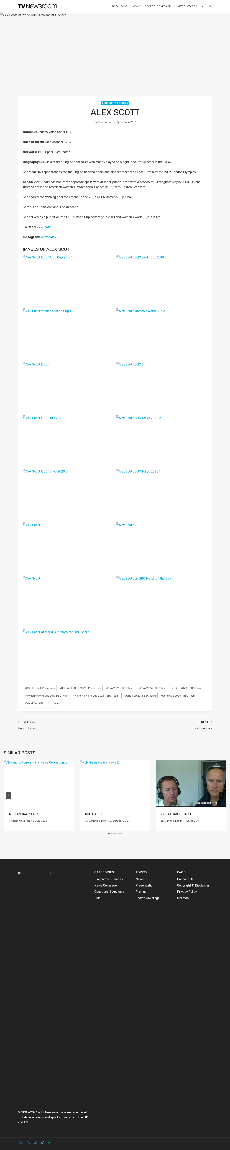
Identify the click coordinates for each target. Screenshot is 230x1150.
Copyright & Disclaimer (193, 885)
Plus (97, 898)
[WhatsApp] (50, 1142)
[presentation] (39, 783)
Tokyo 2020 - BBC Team (187, 688)
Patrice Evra (203, 725)
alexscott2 (48, 237)
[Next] (221, 795)
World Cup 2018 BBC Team (139, 695)
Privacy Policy (187, 892)
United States (186, 6)
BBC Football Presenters (40, 688)
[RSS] (57, 1142)
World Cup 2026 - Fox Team (42, 703)
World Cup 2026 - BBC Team (177, 695)
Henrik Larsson (28, 725)
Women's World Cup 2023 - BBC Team (96, 695)
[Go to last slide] (8, 795)
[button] (68, 280)
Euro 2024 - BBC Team (153, 688)
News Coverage (105, 885)
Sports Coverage (158, 6)
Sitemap (183, 898)
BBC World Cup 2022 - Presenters (80, 688)
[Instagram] (35, 1142)
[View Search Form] (209, 6)
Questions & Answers (109, 892)
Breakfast (120, 6)
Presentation (145, 885)
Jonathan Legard (176, 814)
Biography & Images (115, 103)
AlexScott (43, 227)
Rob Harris (94, 814)
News (136, 6)
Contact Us (185, 879)
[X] (28, 1142)
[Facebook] (21, 1142)
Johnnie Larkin (106, 122)
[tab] (109, 833)
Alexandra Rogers (24, 814)
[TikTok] (42, 1142)
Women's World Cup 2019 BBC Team (46, 695)
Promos (141, 892)
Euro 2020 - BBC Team (120, 688)
